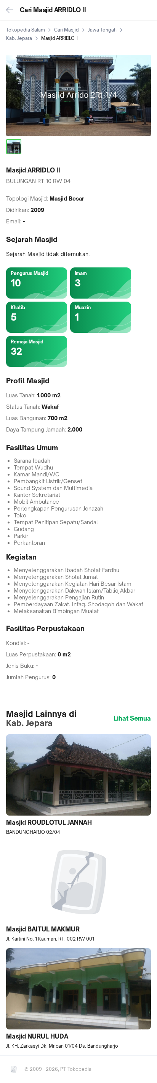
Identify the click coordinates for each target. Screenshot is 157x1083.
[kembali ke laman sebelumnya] (10, 10)
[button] (78, 784)
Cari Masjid (66, 30)
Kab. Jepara (19, 38)
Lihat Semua (132, 718)
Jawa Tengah (102, 30)
